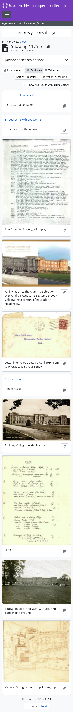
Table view (54, 70)
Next (44, 706)
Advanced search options (24, 60)
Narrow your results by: (36, 32)
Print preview (14, 70)
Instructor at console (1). (20, 95)
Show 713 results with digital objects (48, 84)
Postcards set (13, 379)
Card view (36, 70)
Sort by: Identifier (26, 76)
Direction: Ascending (55, 76)
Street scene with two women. (24, 119)
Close (23, 41)
